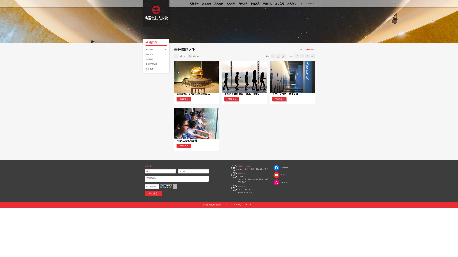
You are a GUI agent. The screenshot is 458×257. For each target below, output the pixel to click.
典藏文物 (243, 3)
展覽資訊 (218, 3)
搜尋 (301, 3)
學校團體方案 (310, 49)
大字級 (283, 56)
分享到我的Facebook (297, 56)
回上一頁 (182, 56)
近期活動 (231, 3)
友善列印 (196, 56)
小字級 (273, 56)
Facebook (284, 168)
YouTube (283, 175)
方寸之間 (279, 3)
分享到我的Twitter (302, 56)
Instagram (284, 182)
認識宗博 (194, 3)
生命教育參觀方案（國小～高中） (242, 94)
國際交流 (267, 3)
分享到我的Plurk (313, 56)
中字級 (278, 56)
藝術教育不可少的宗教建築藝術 (193, 94)
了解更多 (183, 99)
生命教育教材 (151, 64)
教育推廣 (255, 3)
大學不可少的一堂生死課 (285, 94)
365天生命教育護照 (187, 140)
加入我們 (291, 3)
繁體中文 (309, 3)
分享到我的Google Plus (307, 56)
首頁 (301, 49)
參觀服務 (206, 3)
